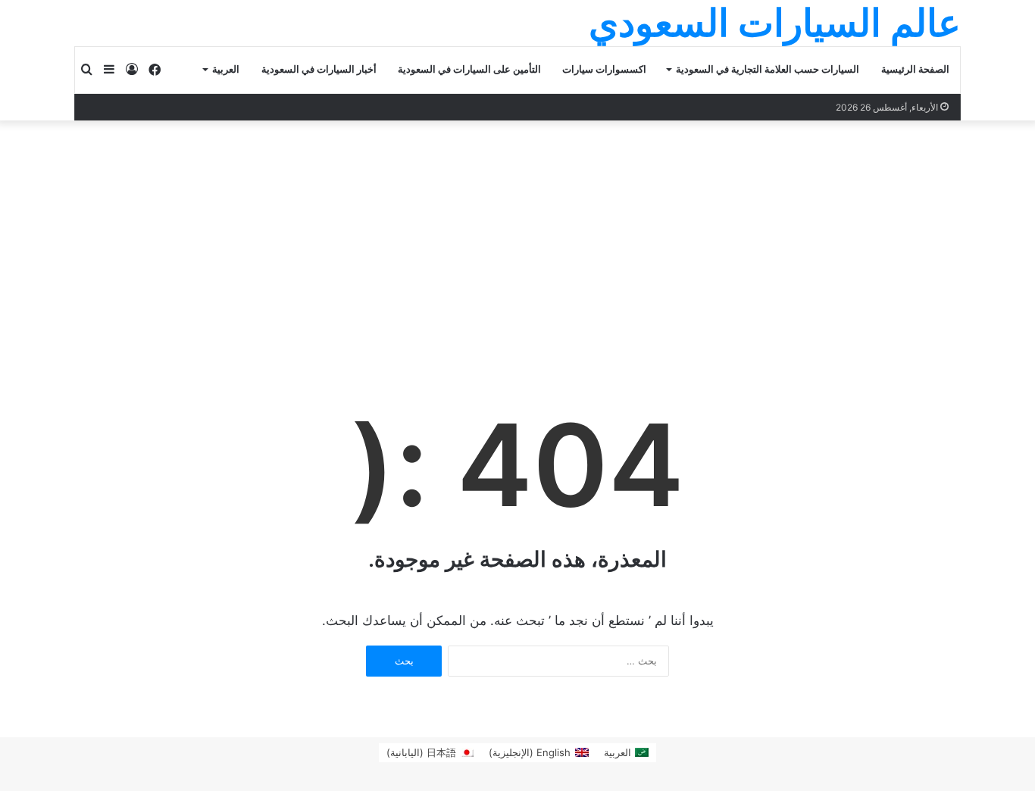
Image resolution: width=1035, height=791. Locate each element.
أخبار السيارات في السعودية (319, 69)
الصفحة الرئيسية (915, 69)
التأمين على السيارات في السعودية (469, 69)
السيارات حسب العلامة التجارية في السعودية (767, 69)
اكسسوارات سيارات (604, 69)
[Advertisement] (517, 234)
